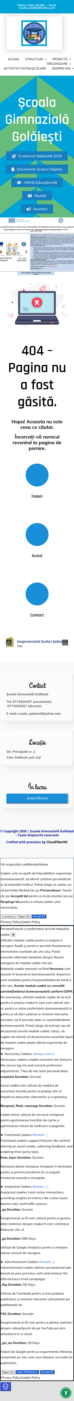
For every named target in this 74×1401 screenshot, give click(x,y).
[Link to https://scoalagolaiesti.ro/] (37, 534)
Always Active (43, 1054)
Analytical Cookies (18, 1186)
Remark (38, 1135)
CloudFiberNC (57, 842)
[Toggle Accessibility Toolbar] (66, 1393)
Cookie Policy (30, 922)
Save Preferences (27, 1372)
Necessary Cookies (18, 1054)
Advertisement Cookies (21, 1262)
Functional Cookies (18, 1135)
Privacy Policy (11, 922)
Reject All (23, 916)
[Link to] (37, 475)
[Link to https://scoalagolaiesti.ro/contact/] (37, 594)
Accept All (39, 916)
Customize (8, 916)
